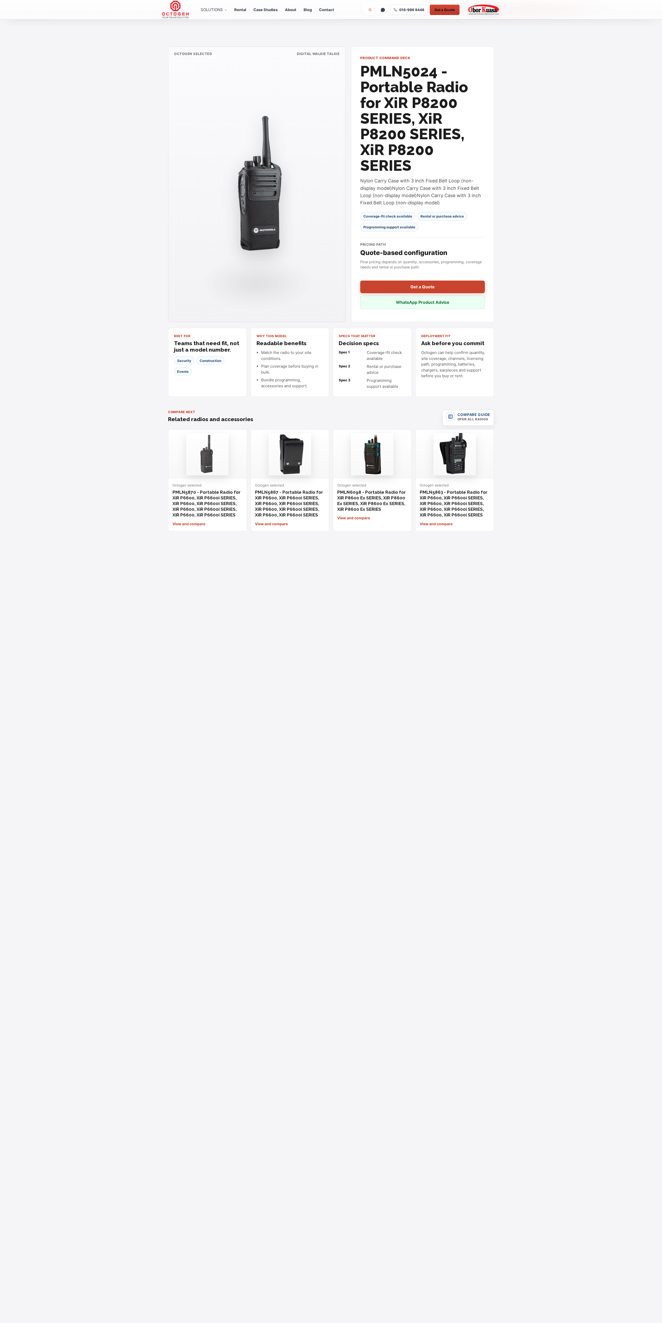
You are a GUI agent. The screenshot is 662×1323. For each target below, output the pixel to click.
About (290, 9)
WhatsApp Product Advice (422, 302)
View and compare (188, 524)
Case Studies (265, 9)
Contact (326, 9)
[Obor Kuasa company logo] (482, 10)
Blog (308, 9)
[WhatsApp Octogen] (383, 10)
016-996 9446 (411, 10)
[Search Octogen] (370, 10)
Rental (240, 9)
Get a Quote (444, 10)
